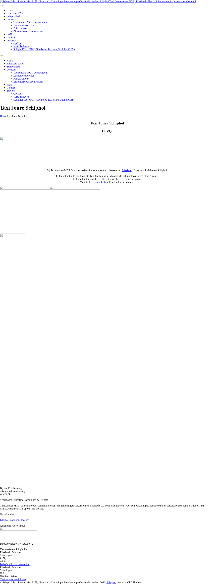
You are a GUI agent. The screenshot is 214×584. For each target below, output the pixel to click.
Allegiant (111, 582)
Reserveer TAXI (15, 13)
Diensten (11, 19)
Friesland (127, 170)
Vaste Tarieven (21, 46)
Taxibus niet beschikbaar (13, 579)
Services (11, 40)
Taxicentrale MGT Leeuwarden (30, 22)
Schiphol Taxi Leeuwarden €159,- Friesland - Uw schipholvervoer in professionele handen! (147, 1)
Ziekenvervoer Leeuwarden (28, 31)
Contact (11, 37)
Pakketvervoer (21, 28)
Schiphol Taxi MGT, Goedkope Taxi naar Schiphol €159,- (44, 49)
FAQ (9, 34)
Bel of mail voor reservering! (15, 564)
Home (10, 10)
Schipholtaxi (13, 16)
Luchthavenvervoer (23, 25)
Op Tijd (17, 43)
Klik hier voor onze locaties (14, 520)
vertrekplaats (99, 182)
